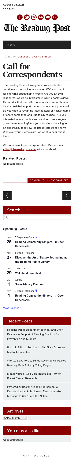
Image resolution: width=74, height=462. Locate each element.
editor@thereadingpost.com (19, 149)
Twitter (27, 17)
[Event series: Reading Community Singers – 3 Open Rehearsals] (36, 237)
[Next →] (66, 195)
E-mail (48, 17)
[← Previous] (7, 195)
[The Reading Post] (37, 31)
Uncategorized (58, 180)
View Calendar (11, 308)
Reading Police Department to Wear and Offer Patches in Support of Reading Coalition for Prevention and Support (35, 334)
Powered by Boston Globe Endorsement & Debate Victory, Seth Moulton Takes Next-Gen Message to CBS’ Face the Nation (34, 391)
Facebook (20, 17)
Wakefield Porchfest (28, 273)
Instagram (34, 17)
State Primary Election (29, 284)
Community (38, 180)
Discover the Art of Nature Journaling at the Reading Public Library (41, 259)
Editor (46, 56)
